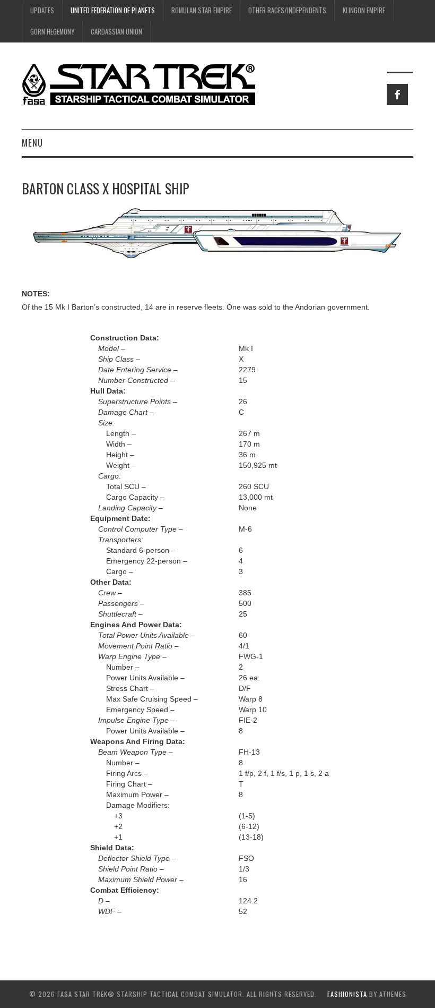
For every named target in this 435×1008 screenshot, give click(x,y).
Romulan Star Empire (201, 10)
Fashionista (347, 994)
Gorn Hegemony (52, 32)
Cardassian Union (116, 32)
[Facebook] (397, 94)
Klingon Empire (364, 10)
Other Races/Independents (287, 10)
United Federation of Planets (113, 10)
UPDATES (42, 10)
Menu (32, 142)
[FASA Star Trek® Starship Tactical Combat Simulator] (138, 84)
